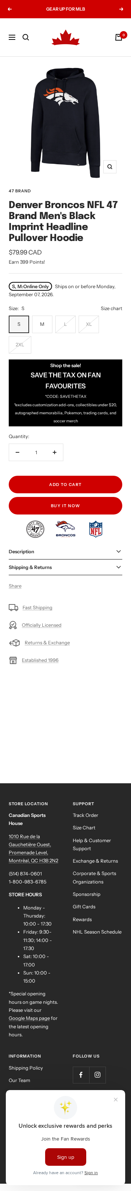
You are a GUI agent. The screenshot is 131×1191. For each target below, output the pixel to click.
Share (15, 586)
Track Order (85, 815)
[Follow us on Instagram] (97, 1075)
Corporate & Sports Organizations (94, 877)
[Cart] (118, 37)
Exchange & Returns (95, 861)
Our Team (19, 1080)
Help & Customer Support (92, 844)
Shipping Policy (26, 1068)
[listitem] (36, 524)
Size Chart (84, 827)
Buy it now (65, 505)
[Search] (26, 37)
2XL (20, 344)
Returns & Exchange (47, 642)
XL (89, 324)
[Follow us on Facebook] (81, 1075)
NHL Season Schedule (97, 932)
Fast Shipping (37, 607)
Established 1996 (40, 660)
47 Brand (20, 190)
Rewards (82, 919)
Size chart (111, 308)
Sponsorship (86, 894)
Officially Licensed (41, 625)
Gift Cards (84, 906)
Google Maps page (29, 1018)
